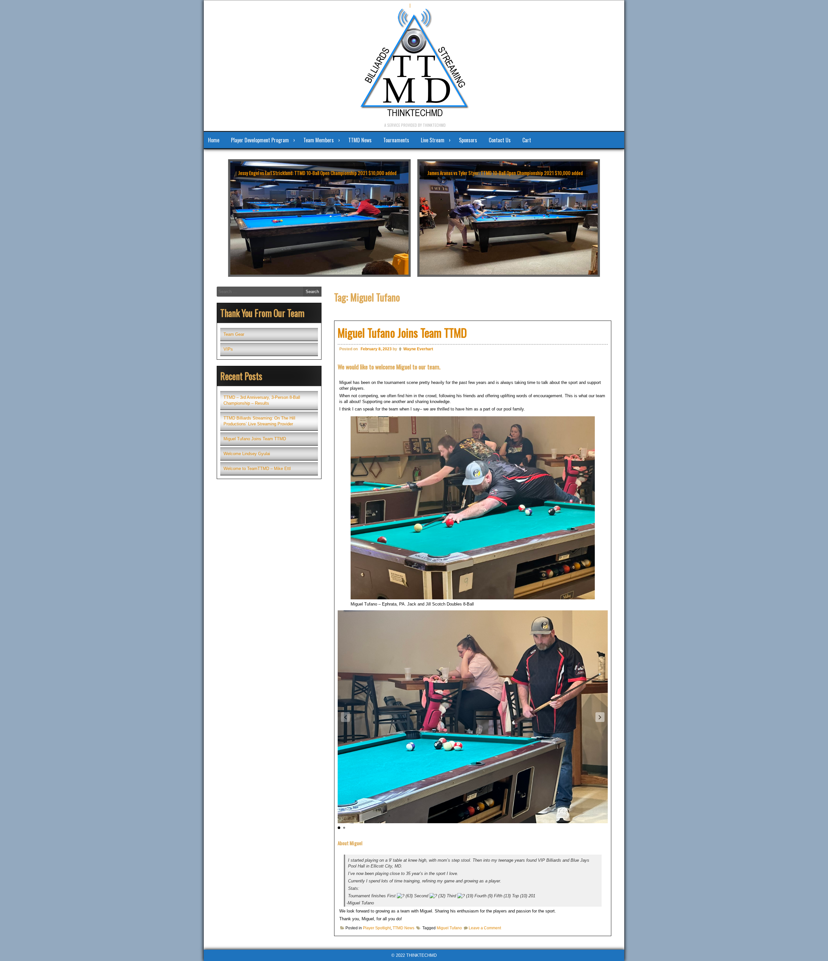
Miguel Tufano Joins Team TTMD (402, 332)
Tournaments (396, 140)
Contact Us (500, 140)
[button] (600, 717)
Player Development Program (260, 140)
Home (213, 140)
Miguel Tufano (449, 928)
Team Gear (233, 334)
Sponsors (468, 140)
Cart (526, 140)
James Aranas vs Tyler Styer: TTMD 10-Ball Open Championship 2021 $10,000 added (505, 172)
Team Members (318, 140)
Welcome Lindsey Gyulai (246, 453)
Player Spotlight (377, 928)
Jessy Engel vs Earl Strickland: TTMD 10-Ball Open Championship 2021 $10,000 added (317, 172)
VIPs (228, 349)
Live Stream (432, 140)
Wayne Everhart (418, 349)
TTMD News (360, 140)
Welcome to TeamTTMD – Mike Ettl (257, 468)
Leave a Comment (485, 928)
